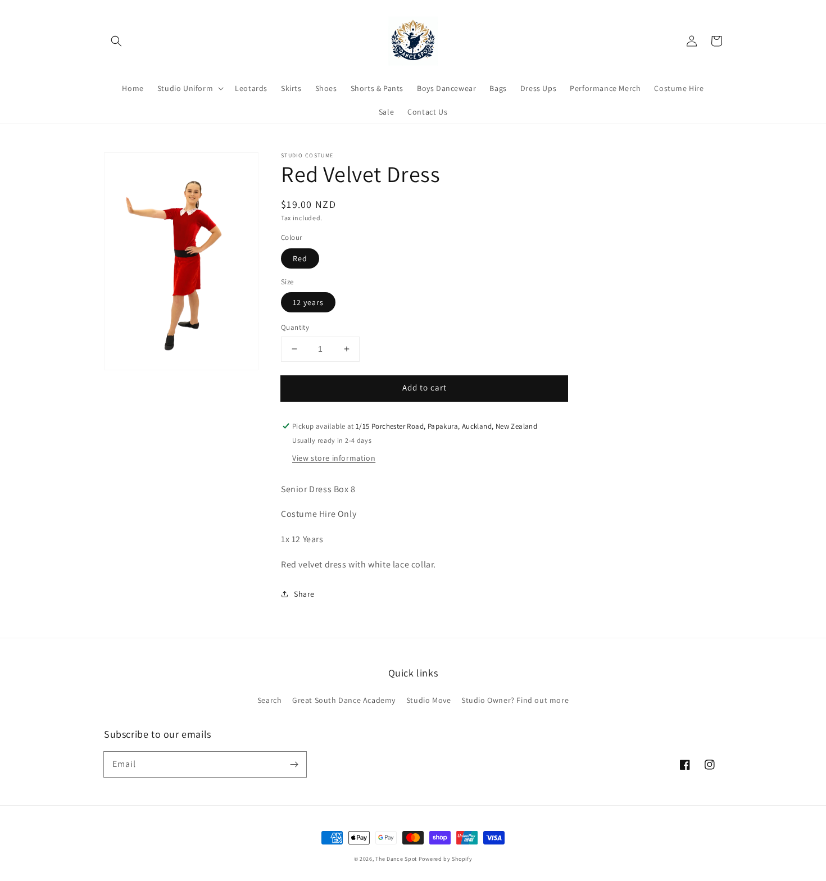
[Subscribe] (294, 764)
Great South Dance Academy (344, 700)
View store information (333, 458)
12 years (308, 302)
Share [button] (304, 594)
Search (269, 700)
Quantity (295, 327)
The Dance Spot (396, 858)
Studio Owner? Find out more (515, 700)
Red (300, 258)
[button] (116, 41)
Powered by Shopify (446, 858)
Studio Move (428, 700)
